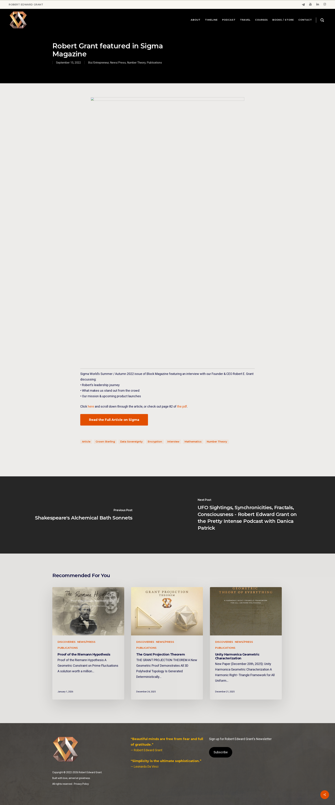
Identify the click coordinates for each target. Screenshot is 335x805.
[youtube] (310, 4)
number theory (217, 441)
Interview (173, 441)
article (86, 441)
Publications (154, 62)
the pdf (182, 406)
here (91, 406)
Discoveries (67, 642)
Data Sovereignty (131, 441)
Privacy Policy (81, 783)
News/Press (118, 62)
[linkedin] (317, 4)
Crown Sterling (105, 441)
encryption (155, 441)
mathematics (193, 441)
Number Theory (136, 62)
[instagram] (324, 4)
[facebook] (303, 4)
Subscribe (221, 752)
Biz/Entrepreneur (98, 62)
